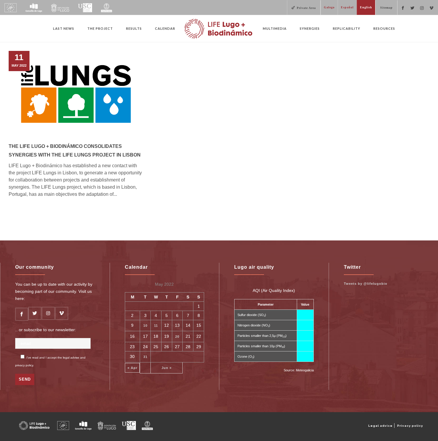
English (366, 7)
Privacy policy (410, 425)
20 (177, 336)
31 (145, 357)
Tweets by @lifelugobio (365, 283)
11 (156, 325)
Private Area (306, 8)
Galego (329, 7)
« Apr (132, 368)
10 (145, 325)
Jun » (166, 368)
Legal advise (380, 425)
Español (347, 7)
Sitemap (386, 7)
